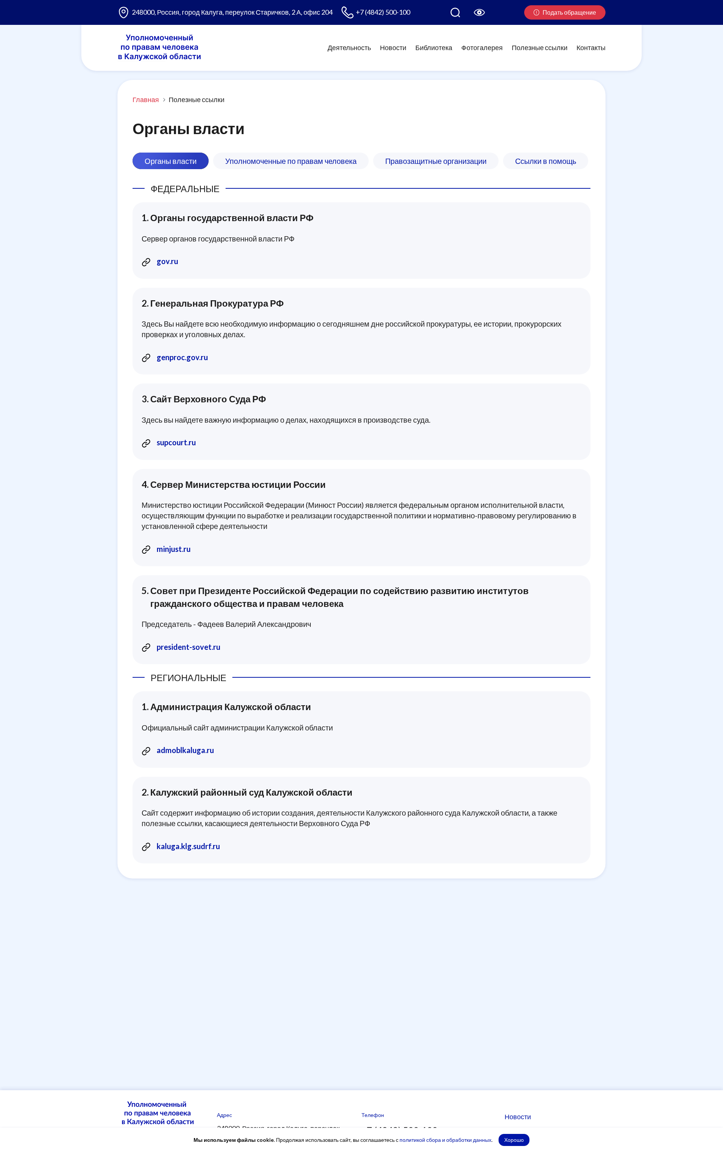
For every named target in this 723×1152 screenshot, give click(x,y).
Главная (146, 99)
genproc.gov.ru (182, 357)
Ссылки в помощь (545, 160)
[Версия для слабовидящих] (479, 12)
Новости (393, 47)
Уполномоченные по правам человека (291, 160)
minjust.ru (174, 548)
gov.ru (167, 261)
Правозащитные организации (436, 160)
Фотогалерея (482, 47)
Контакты (591, 47)
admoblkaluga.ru (185, 750)
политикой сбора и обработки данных (445, 1140)
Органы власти (171, 160)
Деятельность (349, 47)
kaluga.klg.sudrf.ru (188, 846)
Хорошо (514, 1140)
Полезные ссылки (539, 47)
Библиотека (433, 47)
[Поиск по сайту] (455, 12)
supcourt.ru (176, 442)
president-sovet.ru (188, 646)
